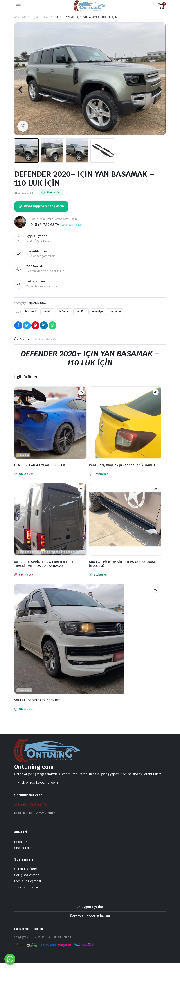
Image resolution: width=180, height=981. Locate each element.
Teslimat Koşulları (27, 887)
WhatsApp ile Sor (72, 225)
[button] (22, 126)
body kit (48, 311)
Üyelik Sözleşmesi (27, 881)
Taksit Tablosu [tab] (44, 338)
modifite (81, 311)
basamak (31, 311)
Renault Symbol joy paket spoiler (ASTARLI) (122, 465)
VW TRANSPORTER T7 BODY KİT (37, 700)
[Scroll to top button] (173, 961)
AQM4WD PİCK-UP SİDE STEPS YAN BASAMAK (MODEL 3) (122, 564)
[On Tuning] (90, 6)
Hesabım (21, 841)
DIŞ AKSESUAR (40, 17)
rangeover (115, 311)
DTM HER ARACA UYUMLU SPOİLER (39, 465)
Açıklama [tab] (21, 338)
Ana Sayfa (20, 17)
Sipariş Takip (23, 848)
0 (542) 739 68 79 (31, 804)
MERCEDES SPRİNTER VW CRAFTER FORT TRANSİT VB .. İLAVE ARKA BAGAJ (43, 564)
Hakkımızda (21, 928)
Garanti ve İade (25, 869)
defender (64, 311)
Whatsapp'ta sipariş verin (44, 206)
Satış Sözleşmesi (27, 875)
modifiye (97, 311)
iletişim (38, 928)
